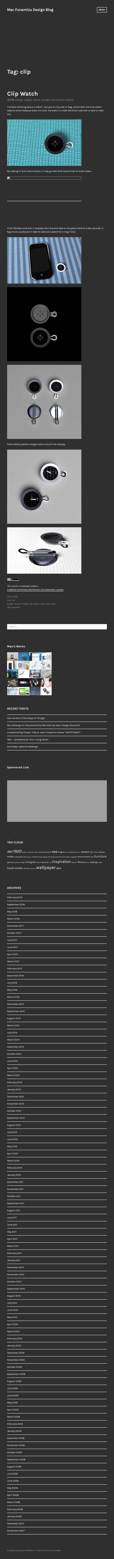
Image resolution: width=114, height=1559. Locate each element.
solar (48, 604)
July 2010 (12, 1303)
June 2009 (12, 1395)
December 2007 (15, 1523)
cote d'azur (27, 857)
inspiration (61, 861)
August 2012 (14, 1125)
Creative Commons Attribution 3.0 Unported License (35, 589)
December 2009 (15, 1352)
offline (87, 862)
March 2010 (13, 1331)
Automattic (56, 1550)
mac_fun (11, 600)
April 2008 (13, 1495)
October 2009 (14, 1367)
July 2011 (12, 1217)
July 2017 (12, 940)
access (24, 852)
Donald (57, 857)
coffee (10, 856)
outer (42, 604)
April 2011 (12, 1238)
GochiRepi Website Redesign (22, 746)
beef (70, 852)
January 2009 (14, 1431)
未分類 (10, 99)
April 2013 (12, 1068)
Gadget (28, 99)
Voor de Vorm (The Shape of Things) (26, 718)
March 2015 (13, 1025)
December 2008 (15, 1438)
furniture (100, 856)
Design (19, 99)
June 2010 (12, 1310)
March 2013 (13, 1075)
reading (93, 862)
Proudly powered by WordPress (20, 1550)
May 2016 (12, 989)
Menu (102, 9)
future (36, 99)
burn (78, 852)
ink (50, 862)
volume (33, 868)
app (55, 852)
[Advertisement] (57, 40)
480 (10, 851)
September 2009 (16, 1374)
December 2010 (15, 1267)
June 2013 (12, 1061)
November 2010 (15, 1274)
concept (45, 99)
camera (85, 851)
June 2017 (12, 947)
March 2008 (13, 1502)
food (92, 857)
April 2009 (13, 1409)
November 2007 (16, 1530)
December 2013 (15, 1046)
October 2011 (14, 1196)
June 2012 (12, 1139)
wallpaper (46, 867)
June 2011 (12, 1224)
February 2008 (15, 1509)
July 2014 (12, 1032)
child (95, 852)
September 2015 (16, 1011)
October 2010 (14, 1281)
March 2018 (13, 918)
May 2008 (12, 1488)
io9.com (74, 862)
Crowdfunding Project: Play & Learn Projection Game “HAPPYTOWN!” (44, 732)
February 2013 (14, 1082)
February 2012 (14, 1167)
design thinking (48, 857)
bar (67, 852)
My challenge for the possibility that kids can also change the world (43, 725)
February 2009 (15, 1423)
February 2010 (14, 1338)
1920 (17, 851)
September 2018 (16, 904)
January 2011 (13, 1260)
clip (30, 604)
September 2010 (16, 1288)
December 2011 (15, 1182)
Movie (81, 862)
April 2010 (12, 1324)
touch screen (15, 868)
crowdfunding (37, 857)
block (74, 852)
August (61, 852)
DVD (62, 857)
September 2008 (16, 1459)
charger (25, 604)
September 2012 (16, 1118)
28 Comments (13, 607)
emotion (67, 857)
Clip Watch (22, 93)
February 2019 (14, 897)
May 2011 (12, 1231)
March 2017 (13, 961)
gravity (16, 862)
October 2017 (14, 933)
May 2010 (12, 1317)
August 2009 (14, 1381)
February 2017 (14, 968)
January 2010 (14, 1345)
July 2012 (12, 1132)
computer (18, 857)
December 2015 (15, 1004)
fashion (69, 99)
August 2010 (14, 1295)
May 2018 (12, 911)
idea (38, 862)
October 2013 (14, 1053)
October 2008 (14, 1452)
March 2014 (13, 1039)
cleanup (101, 852)
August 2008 (14, 1466)
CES (91, 852)
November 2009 (16, 1359)
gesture (10, 862)
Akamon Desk (33, 852)
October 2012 (14, 1110)
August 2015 (14, 1018)
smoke (100, 862)
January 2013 (14, 1089)
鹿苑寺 (58, 868)
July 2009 (12, 1388)
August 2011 (13, 1210)
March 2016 (13, 997)
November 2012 (15, 1103)
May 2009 (12, 1402)
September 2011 (15, 1203)
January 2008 (14, 1516)
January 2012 (14, 1174)
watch (53, 604)
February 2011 (14, 1253)
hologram (31, 862)
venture (26, 868)
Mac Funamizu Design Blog (30, 10)
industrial (44, 862)
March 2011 (13, 1246)
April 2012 (12, 1153)
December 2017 (15, 925)
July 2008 (12, 1473)
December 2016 (15, 975)
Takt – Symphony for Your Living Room (27, 739)
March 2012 (13, 1160)
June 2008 (13, 1480)
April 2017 (12, 954)
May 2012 (12, 1146)
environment (57, 99)
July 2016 (12, 982)
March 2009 (13, 1416)
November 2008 (16, 1445)
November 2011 (15, 1189)
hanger (22, 862)
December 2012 (15, 1096)
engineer (74, 857)
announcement (44, 852)
